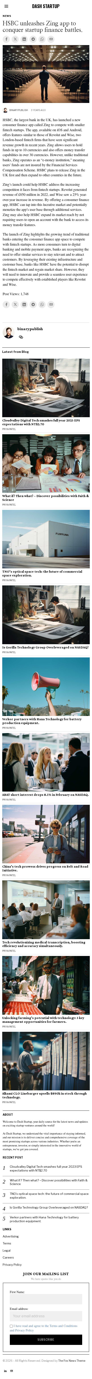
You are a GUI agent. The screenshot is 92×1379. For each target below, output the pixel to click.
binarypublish (18, 110)
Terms (7, 1243)
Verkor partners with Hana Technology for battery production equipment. (42, 721)
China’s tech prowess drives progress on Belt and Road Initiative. (45, 868)
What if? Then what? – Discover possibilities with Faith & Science (45, 498)
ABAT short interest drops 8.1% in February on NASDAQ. (45, 794)
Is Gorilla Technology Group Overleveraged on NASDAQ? (45, 647)
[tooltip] (6, 39)
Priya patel (9, 429)
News (7, 15)
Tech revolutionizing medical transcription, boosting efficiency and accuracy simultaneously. (43, 944)
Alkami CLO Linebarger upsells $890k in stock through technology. (44, 1095)
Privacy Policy (12, 1264)
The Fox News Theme (71, 1360)
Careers (8, 1257)
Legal (6, 1250)
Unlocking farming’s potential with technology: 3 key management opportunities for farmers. (43, 1019)
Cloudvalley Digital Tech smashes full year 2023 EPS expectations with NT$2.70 (41, 422)
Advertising (11, 1236)
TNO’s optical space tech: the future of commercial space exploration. (42, 573)
